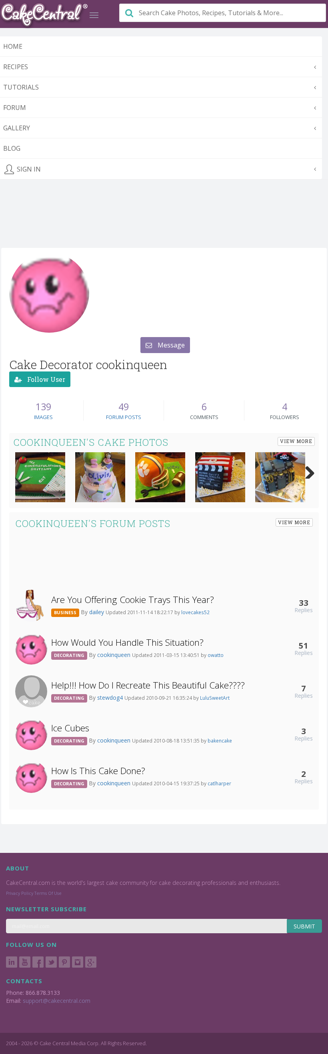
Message (170, 345)
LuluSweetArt (215, 698)
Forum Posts (123, 417)
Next (307, 471)
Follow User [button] (45, 379)
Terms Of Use (48, 893)
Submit (304, 926)
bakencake (220, 740)
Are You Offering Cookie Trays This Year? (132, 599)
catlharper (219, 783)
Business (65, 612)
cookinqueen (114, 655)
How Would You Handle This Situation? (127, 642)
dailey (97, 612)
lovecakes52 (195, 612)
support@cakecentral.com (56, 1000)
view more (296, 441)
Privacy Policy (19, 893)
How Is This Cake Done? (98, 771)
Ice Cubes (70, 728)
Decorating (69, 655)
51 (303, 645)
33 (303, 603)
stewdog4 (110, 697)
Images (43, 417)
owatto (216, 655)
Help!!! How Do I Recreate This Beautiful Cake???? (148, 685)
